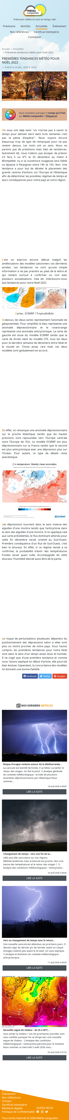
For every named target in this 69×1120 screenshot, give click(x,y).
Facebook (31, 676)
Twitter (46, 676)
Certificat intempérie (46, 32)
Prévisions (9, 26)
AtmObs (25, 26)
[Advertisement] (34, 219)
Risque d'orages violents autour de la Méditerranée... (32, 764)
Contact (6, 1101)
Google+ (61, 676)
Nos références (19, 32)
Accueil (6, 48)
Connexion (34, 37)
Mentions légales (12, 1108)
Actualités (41, 26)
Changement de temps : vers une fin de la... (27, 853)
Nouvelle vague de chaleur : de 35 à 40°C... (26, 1029)
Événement (59, 26)
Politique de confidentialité (18, 1111)
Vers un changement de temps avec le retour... (29, 940)
